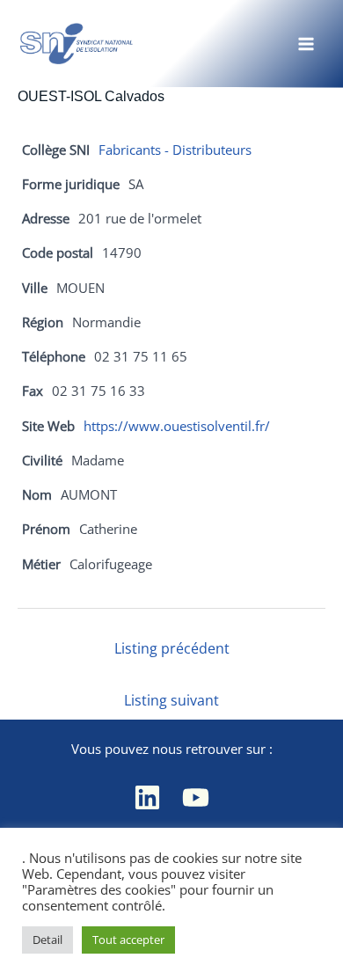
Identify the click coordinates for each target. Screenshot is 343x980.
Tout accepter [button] (128, 939)
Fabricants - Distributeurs (175, 149)
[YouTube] (195, 797)
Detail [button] (47, 939)
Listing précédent (172, 648)
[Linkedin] (147, 797)
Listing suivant (171, 700)
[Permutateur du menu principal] (305, 43)
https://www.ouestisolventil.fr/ (177, 426)
